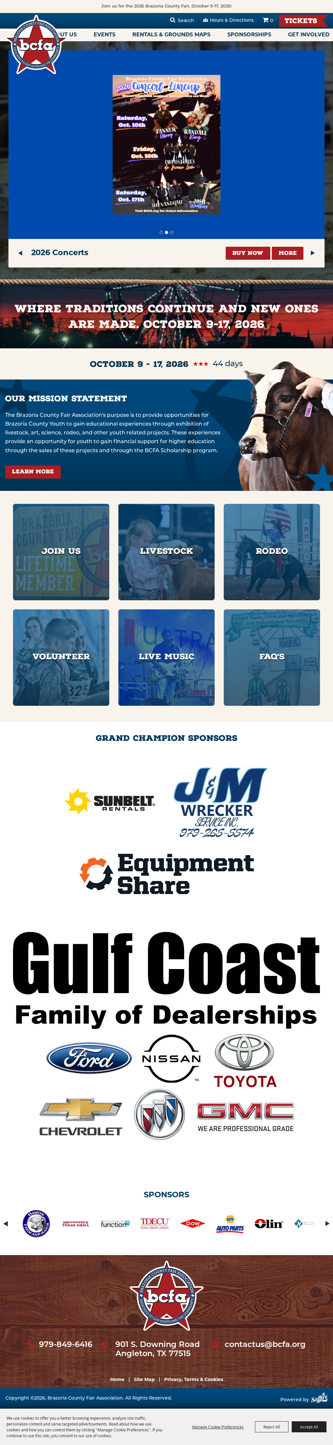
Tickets (301, 21)
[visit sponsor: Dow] (78, 1225)
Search (186, 21)
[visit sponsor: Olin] (154, 1225)
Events (104, 35)
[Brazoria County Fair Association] (36, 44)
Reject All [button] (271, 1426)
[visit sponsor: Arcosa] (233, 1225)
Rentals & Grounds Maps (171, 35)
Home (117, 1379)
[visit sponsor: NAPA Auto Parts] (115, 1225)
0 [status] (271, 21)
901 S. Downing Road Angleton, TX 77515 (157, 1349)
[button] (20, 253)
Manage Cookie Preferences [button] (218, 1426)
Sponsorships (249, 35)
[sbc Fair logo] (167, 1296)
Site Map (144, 1379)
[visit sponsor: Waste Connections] (194, 1225)
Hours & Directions (232, 20)
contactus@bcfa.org (265, 1345)
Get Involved (308, 35)
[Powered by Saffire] (319, 1400)
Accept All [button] (309, 1426)
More (288, 253)
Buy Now (248, 253)
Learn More (33, 472)
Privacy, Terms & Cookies (193, 1379)
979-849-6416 (65, 1345)
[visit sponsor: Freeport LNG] (277, 1225)
